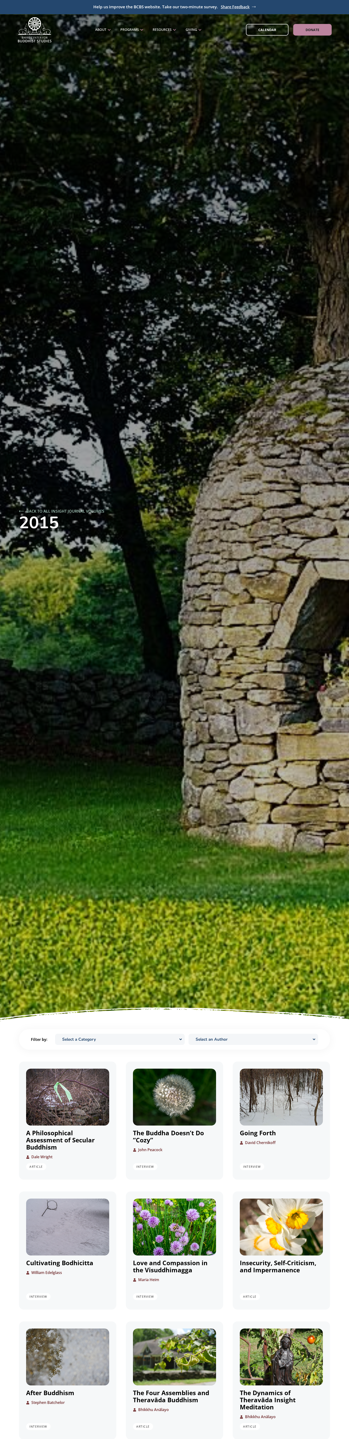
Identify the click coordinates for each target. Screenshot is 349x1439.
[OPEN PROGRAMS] (141, 30)
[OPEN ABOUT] (109, 30)
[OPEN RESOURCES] (174, 30)
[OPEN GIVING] (200, 30)
